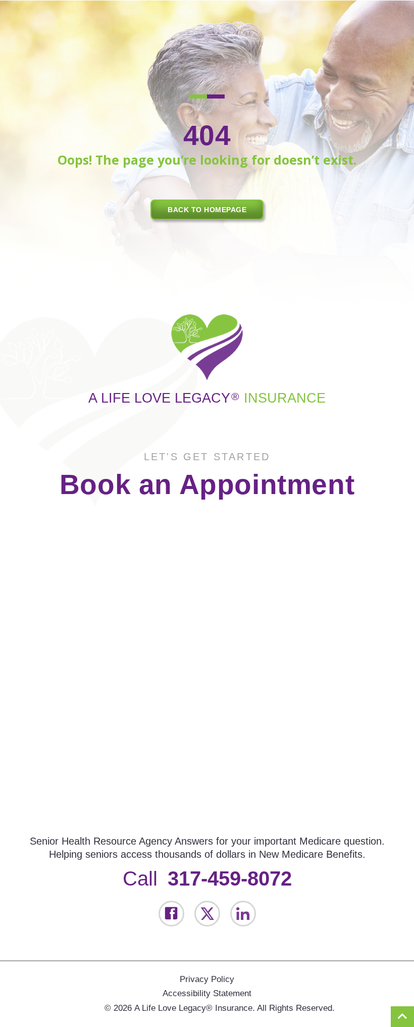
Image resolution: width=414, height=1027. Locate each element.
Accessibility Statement (207, 993)
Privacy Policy (207, 979)
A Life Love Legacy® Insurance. (194, 1008)
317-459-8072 (230, 878)
